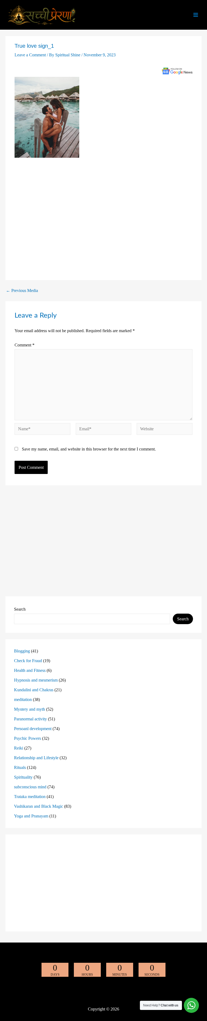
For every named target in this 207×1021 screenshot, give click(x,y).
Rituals (20, 767)
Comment (24, 345)
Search (20, 609)
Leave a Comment (30, 55)
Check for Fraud (28, 660)
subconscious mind (30, 787)
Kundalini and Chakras (33, 689)
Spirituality (23, 777)
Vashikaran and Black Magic (38, 806)
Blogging (22, 651)
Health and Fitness (30, 670)
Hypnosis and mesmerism (36, 680)
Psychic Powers (27, 738)
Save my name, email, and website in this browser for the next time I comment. (89, 449)
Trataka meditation (30, 796)
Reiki (18, 748)
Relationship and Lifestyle (36, 757)
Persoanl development (32, 728)
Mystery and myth (29, 709)
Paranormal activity (30, 719)
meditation (23, 699)
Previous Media (22, 290)
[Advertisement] (103, 218)
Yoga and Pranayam (31, 816)
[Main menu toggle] (196, 15)
